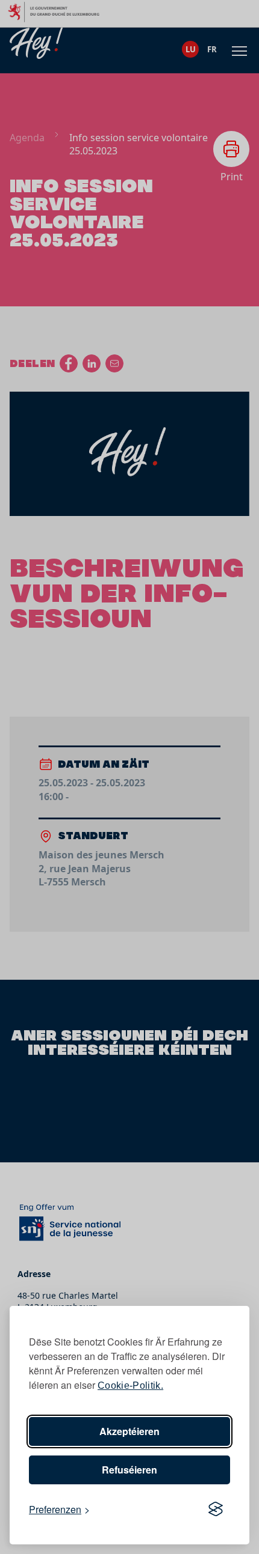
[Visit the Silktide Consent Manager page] (215, 1509)
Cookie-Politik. (130, 1385)
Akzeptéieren (129, 1431)
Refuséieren (129, 1470)
